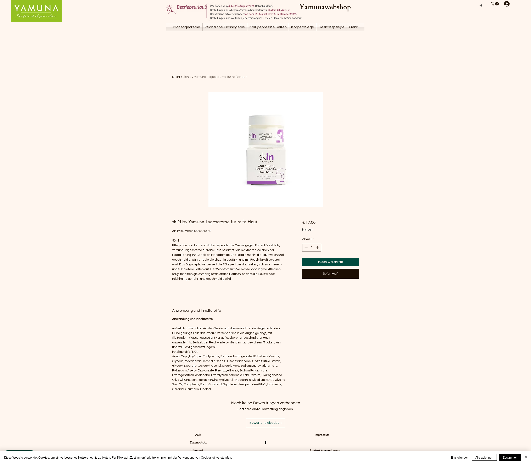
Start (176, 76)
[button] (495, 4)
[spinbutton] (311, 248)
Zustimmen (510, 457)
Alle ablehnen (484, 457)
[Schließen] (526, 457)
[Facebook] (481, 5)
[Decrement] (305, 248)
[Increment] (318, 248)
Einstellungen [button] (460, 457)
